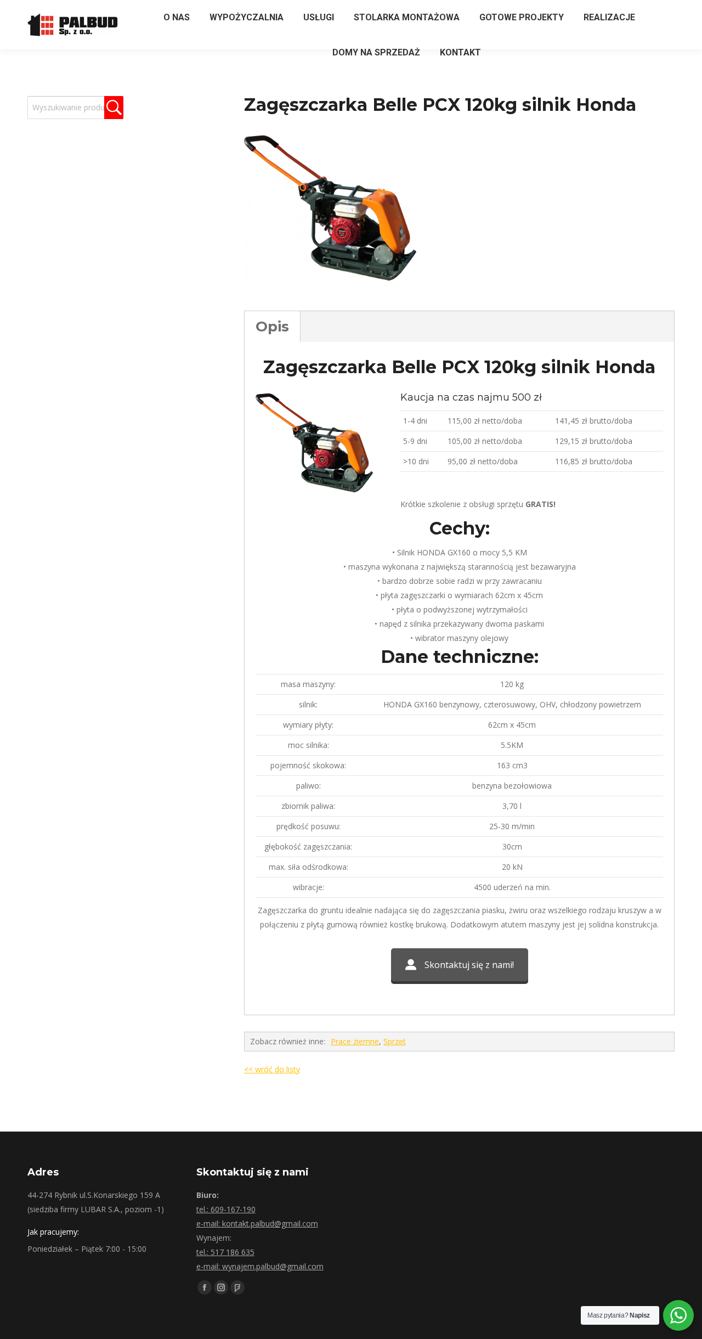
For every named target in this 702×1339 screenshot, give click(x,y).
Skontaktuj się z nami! (469, 965)
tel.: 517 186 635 (225, 1252)
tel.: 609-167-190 (226, 1209)
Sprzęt (394, 1041)
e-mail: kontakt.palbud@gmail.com (257, 1223)
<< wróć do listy (272, 1069)
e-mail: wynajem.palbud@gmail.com (260, 1266)
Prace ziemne (355, 1041)
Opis (272, 326)
